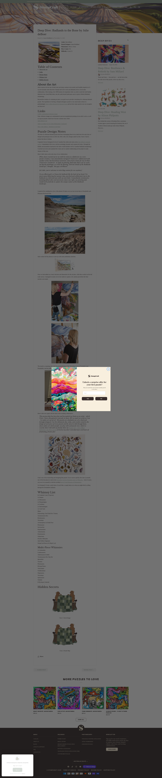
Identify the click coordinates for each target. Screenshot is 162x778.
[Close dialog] (108, 369)
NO (101, 399)
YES (88, 399)
